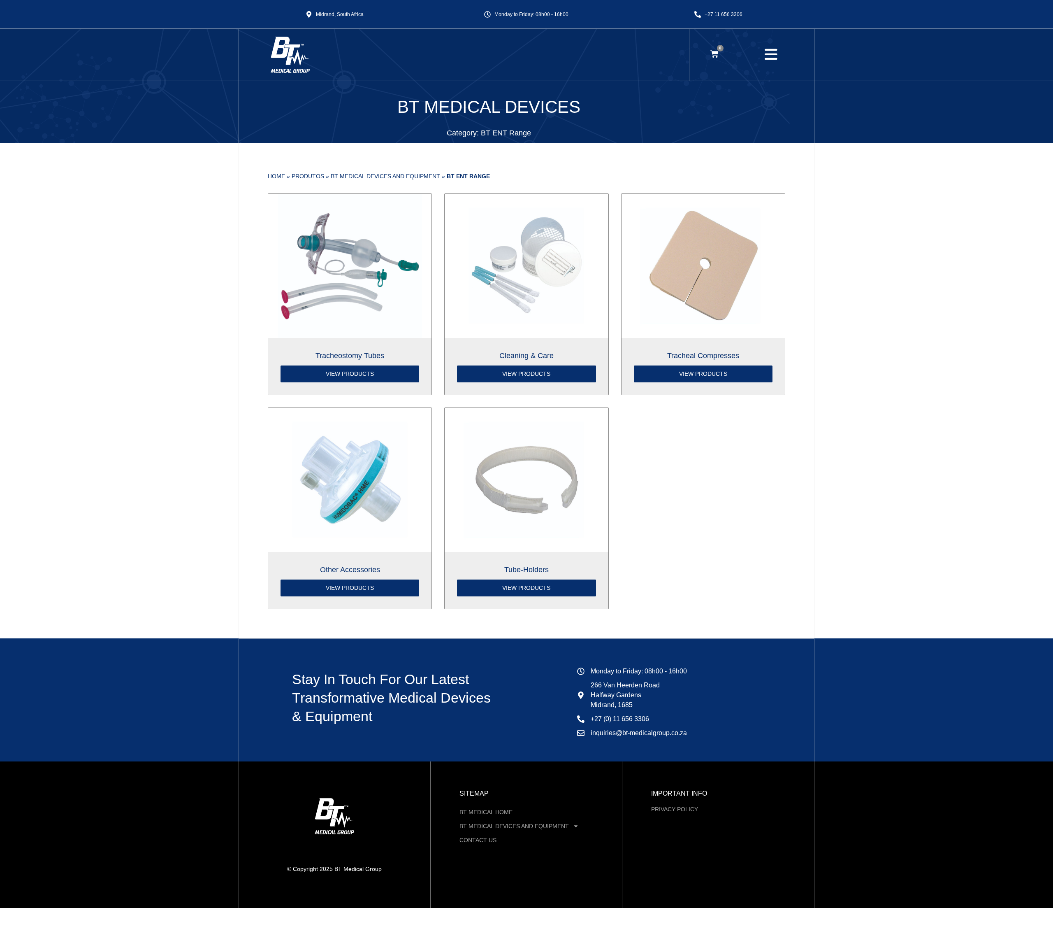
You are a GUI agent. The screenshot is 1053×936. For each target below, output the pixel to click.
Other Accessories (350, 570)
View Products (350, 373)
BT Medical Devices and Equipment (385, 176)
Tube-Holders (526, 570)
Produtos (308, 176)
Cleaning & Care (526, 356)
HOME (276, 176)
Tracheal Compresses (703, 356)
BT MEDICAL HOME (486, 812)
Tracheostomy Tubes (349, 356)
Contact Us (477, 840)
